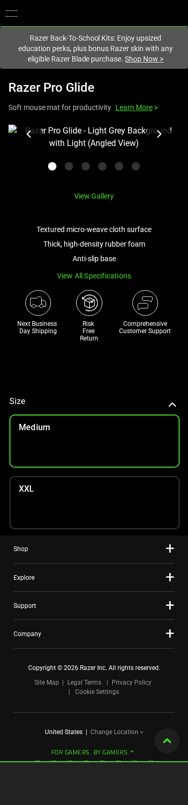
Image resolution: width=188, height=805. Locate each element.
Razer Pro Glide (51, 87)
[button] (11, 13)
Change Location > (116, 732)
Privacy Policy (131, 682)
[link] (94, 502)
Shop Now (144, 59)
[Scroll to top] (167, 740)
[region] (94, 154)
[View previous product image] (29, 134)
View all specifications (94, 276)
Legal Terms (84, 682)
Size (17, 401)
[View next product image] (158, 134)
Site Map (46, 682)
